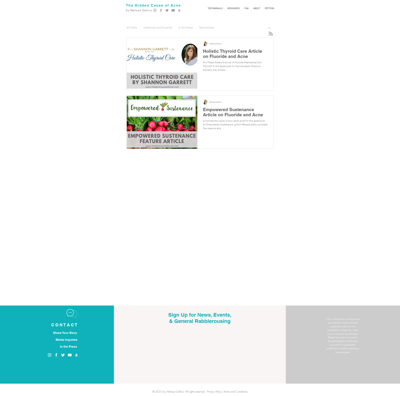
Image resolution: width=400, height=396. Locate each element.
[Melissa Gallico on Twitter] (167, 10)
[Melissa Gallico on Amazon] (179, 10)
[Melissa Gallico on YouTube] (173, 10)
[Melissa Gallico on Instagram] (155, 10)
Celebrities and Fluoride (158, 27)
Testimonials (206, 27)
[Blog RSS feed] (271, 34)
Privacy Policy (214, 391)
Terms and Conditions (236, 391)
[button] (233, 8)
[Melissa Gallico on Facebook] (161, 10)
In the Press (185, 27)
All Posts (132, 27)
